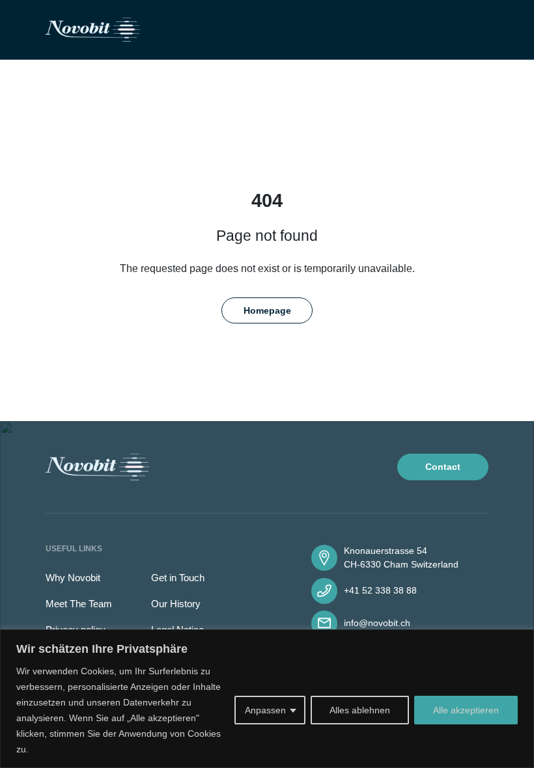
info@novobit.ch (377, 623)
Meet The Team (79, 603)
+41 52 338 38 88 (380, 590)
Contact (442, 466)
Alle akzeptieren (466, 710)
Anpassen (265, 710)
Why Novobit (73, 577)
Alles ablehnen (360, 710)
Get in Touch (177, 577)
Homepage (267, 310)
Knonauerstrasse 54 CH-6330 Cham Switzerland (401, 557)
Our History (176, 603)
